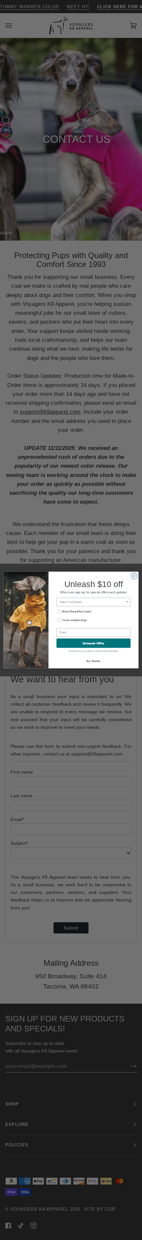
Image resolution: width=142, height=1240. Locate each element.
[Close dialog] (134, 576)
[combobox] (92, 602)
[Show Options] (127, 602)
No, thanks (93, 661)
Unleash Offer (94, 643)
